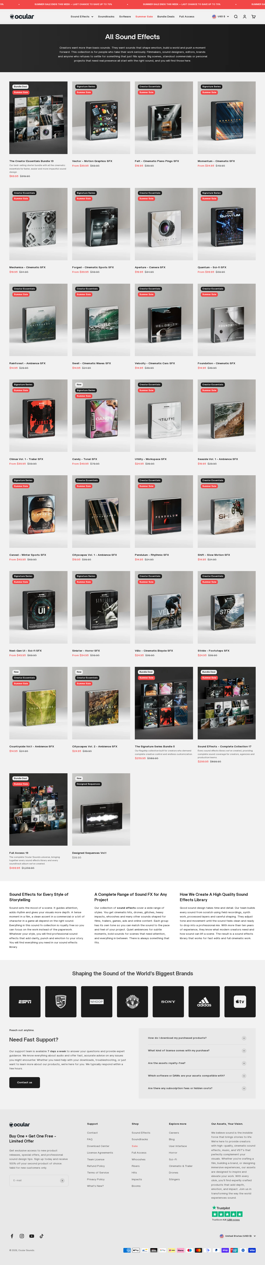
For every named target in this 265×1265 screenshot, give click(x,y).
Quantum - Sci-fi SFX (212, 267)
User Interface (178, 1146)
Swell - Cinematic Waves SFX (91, 363)
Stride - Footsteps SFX (213, 650)
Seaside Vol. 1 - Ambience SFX (218, 459)
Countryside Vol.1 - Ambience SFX (31, 746)
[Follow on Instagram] (21, 1236)
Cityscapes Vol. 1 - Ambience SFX (94, 555)
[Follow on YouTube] (31, 1236)
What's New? (95, 1186)
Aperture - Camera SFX (150, 267)
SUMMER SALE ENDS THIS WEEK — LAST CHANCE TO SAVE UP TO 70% (40, 4)
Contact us (24, 1082)
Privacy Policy (96, 1179)
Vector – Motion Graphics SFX (92, 161)
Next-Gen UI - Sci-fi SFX (25, 650)
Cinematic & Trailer (181, 1166)
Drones (173, 1172)
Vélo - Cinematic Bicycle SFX (154, 650)
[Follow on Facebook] (12, 1236)
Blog (172, 1139)
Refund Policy (96, 1166)
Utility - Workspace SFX (151, 459)
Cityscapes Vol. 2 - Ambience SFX (94, 746)
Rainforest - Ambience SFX (27, 363)
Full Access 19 (18, 853)
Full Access (186, 16)
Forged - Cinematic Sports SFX (93, 267)
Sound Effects (80, 16)
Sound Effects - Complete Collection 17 (224, 746)
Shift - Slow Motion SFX (214, 555)
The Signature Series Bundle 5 (155, 746)
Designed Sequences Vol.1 (89, 853)
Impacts (137, 1179)
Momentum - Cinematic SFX (216, 161)
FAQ (90, 1139)
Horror (173, 1152)
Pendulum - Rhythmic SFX (152, 555)
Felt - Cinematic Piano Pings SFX (157, 161)
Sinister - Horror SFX (86, 650)
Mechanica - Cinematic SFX (27, 267)
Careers (174, 1132)
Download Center (98, 1146)
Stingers (174, 1179)
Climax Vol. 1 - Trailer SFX (26, 459)
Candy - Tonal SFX (84, 459)
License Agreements (100, 1152)
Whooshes (138, 1159)
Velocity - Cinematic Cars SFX (155, 363)
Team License (95, 1159)
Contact (92, 1132)
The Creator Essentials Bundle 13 (31, 161)
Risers (136, 1166)
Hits (134, 1172)
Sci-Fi (173, 1159)
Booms (136, 1186)
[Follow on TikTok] (41, 1236)
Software (125, 16)
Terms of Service (98, 1172)
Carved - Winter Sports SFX (27, 555)
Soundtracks (106, 16)
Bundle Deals (166, 16)
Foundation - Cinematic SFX (216, 363)
